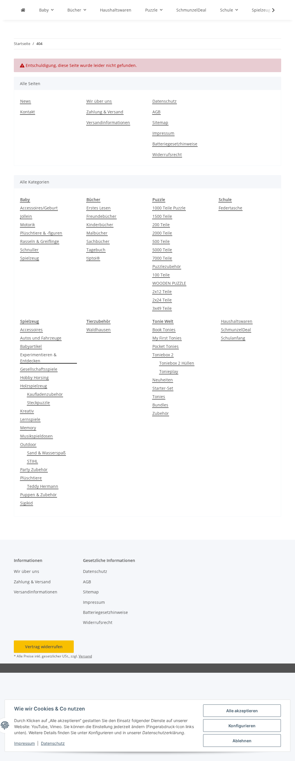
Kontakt (27, 112)
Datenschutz (53, 743)
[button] (270, 10)
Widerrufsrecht (167, 154)
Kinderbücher (99, 224)
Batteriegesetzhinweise (174, 144)
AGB (156, 112)
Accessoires (31, 329)
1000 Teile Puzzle (169, 208)
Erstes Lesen (98, 208)
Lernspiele (30, 419)
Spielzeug (29, 258)
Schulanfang (233, 338)
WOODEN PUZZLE (169, 283)
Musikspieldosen (36, 436)
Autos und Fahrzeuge (40, 338)
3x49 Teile (162, 308)
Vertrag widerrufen (44, 646)
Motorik (27, 224)
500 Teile (161, 241)
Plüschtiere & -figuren (41, 233)
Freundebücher (101, 216)
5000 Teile (162, 249)
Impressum (24, 743)
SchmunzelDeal (236, 329)
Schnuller (29, 249)
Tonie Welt (162, 321)
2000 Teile (162, 233)
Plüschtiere (31, 478)
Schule (225, 199)
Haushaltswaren (236, 321)
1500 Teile (162, 216)
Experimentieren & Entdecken (38, 357)
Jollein (26, 216)
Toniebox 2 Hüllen (176, 363)
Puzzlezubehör (166, 266)
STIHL (32, 461)
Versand (85, 656)
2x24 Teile (162, 300)
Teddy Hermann (42, 486)
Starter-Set (162, 388)
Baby (25, 199)
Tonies (158, 396)
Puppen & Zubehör (38, 494)
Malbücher (96, 233)
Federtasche (230, 208)
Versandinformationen (108, 122)
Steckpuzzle (38, 402)
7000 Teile (162, 258)
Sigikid (26, 503)
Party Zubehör (34, 469)
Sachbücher (97, 241)
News (25, 101)
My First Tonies (166, 338)
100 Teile (161, 275)
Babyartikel (31, 346)
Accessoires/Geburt (39, 208)
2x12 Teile (162, 291)
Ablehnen (241, 740)
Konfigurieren (242, 725)
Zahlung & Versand (104, 112)
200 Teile (161, 224)
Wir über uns (99, 101)
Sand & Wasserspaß (46, 453)
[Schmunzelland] (23, 10)
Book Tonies (163, 329)
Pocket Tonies (165, 346)
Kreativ (27, 411)
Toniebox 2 (162, 354)
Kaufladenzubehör (45, 394)
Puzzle (158, 199)
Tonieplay (168, 371)
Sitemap (160, 122)
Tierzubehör (98, 321)
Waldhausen (98, 329)
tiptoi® (93, 258)
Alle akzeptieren (242, 710)
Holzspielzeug (33, 386)
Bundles (160, 405)
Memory (28, 427)
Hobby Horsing (34, 377)
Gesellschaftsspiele (38, 369)
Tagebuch (95, 249)
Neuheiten (162, 380)
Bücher (93, 199)
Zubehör (160, 413)
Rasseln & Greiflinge (39, 241)
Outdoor (28, 444)
